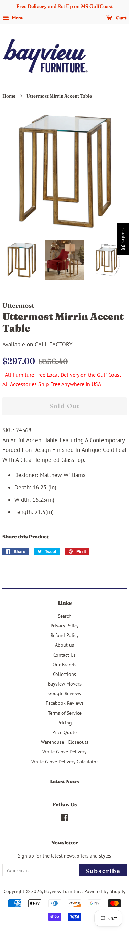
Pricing (64, 722)
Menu (17, 17)
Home (8, 96)
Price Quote (64, 732)
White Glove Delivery (64, 751)
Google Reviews (64, 693)
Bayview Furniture (63, 891)
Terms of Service (65, 713)
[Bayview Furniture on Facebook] (64, 818)
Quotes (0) (123, 239)
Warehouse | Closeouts (64, 742)
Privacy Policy (65, 625)
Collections (64, 674)
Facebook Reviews (65, 703)
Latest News (64, 781)
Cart (121, 17)
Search (65, 615)
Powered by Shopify (105, 891)
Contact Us (64, 654)
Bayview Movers (65, 683)
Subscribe (103, 871)
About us (64, 644)
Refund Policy (65, 635)
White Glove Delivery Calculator (64, 761)
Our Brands (64, 664)
